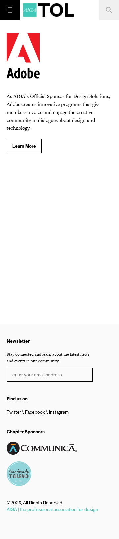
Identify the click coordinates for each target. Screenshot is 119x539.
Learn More (24, 146)
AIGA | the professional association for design (52, 509)
